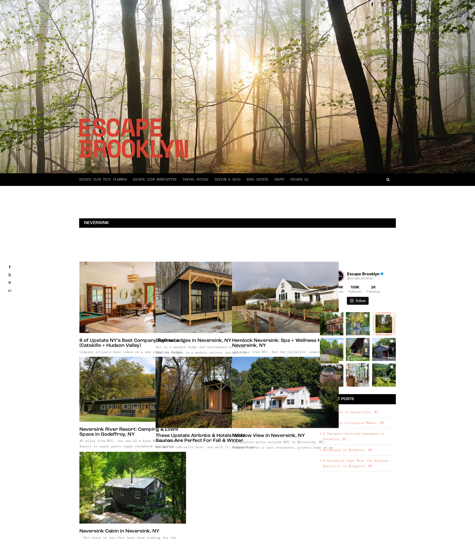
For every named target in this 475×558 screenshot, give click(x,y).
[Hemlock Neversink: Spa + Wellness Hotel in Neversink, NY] (285, 297)
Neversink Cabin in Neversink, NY (119, 531)
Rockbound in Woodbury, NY (347, 450)
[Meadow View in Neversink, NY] (285, 392)
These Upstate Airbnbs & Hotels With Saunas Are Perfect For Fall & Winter (200, 438)
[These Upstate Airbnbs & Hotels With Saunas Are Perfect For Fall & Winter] (209, 392)
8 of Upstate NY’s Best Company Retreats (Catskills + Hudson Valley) (129, 343)
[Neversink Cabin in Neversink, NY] (132, 488)
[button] (352, 179)
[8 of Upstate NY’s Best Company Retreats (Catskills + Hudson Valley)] (132, 297)
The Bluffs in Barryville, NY (350, 412)
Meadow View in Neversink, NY (268, 435)
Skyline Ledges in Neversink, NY (194, 340)
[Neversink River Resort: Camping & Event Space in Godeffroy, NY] (132, 389)
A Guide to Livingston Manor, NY (353, 423)
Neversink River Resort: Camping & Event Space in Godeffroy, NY (128, 432)
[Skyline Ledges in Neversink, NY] (209, 297)
